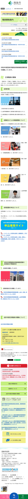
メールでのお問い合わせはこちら (10, 342)
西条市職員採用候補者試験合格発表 (10, 39)
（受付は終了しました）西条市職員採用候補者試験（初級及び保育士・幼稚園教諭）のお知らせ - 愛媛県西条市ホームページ (14, 416)
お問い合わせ (4, 480)
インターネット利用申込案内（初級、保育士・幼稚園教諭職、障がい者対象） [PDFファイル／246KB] (13, 239)
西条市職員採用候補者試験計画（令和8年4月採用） (13, 57)
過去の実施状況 (12, 383)
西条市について (12, 388)
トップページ (8, 8)
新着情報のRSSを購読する (20, 62)
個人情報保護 (13, 474)
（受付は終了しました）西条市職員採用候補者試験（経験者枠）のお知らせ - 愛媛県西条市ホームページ (14, 410)
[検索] (14, 495)
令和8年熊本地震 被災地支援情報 (10, 371)
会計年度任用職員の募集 (7, 324)
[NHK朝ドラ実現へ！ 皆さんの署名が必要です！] (4, 489)
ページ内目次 (14, 24)
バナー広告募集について (17, 478)
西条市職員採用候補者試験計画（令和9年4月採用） (13, 45)
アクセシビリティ (5, 478)
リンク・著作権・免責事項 (7, 476)
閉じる (7, 486)
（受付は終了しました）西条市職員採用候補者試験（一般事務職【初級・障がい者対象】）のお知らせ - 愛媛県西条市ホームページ (14, 423)
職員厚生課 (5, 332)
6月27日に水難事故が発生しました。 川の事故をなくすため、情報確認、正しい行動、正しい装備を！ (14, 377)
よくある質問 (13, 480)
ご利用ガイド (4, 474)
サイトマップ (19, 476)
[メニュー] (21, 496)
